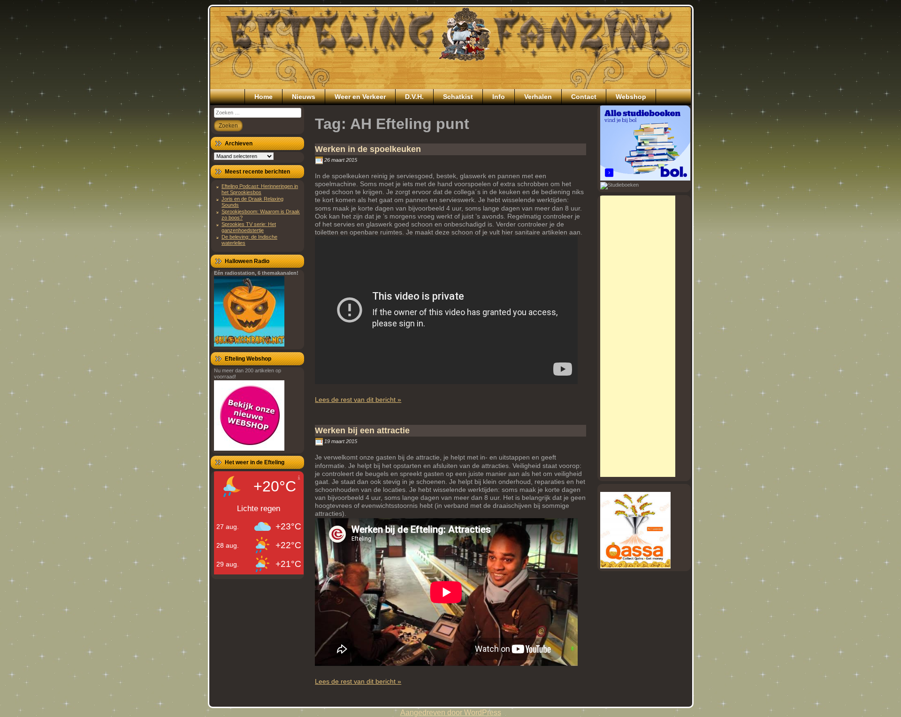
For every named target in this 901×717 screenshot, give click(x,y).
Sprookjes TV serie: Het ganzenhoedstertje (248, 227)
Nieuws (303, 96)
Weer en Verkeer (360, 96)
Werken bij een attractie (362, 430)
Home (263, 96)
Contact (583, 96)
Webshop (631, 96)
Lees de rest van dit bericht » (358, 399)
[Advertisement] (637, 336)
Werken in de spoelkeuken (368, 149)
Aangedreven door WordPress (450, 713)
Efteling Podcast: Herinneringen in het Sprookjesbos (259, 189)
